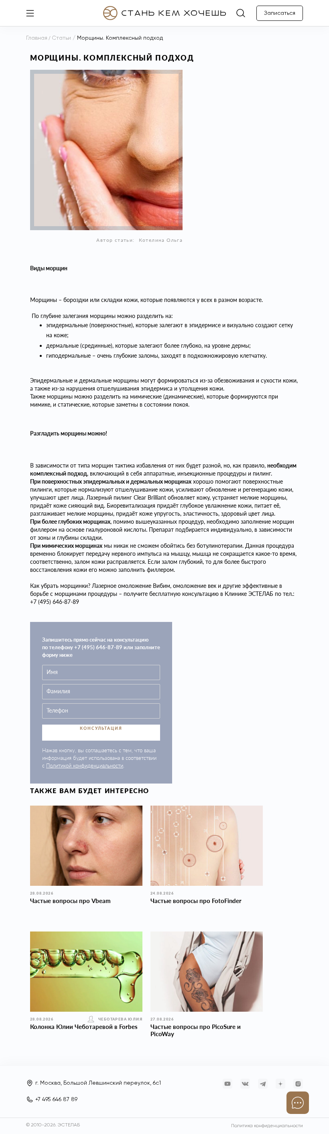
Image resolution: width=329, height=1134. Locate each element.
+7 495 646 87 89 (56, 1099)
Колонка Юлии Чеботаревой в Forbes (84, 1026)
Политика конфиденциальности (267, 1126)
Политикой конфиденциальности (84, 765)
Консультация (101, 728)
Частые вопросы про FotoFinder (196, 900)
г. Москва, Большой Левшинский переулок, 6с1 (98, 1083)
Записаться (279, 13)
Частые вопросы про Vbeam (70, 900)
